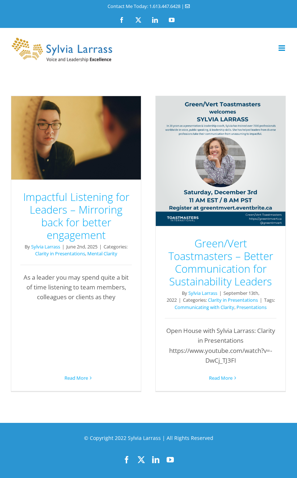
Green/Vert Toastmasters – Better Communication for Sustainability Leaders (220, 161)
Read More (76, 378)
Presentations (252, 307)
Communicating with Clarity (204, 307)
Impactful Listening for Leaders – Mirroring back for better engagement (76, 138)
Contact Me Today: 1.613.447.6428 (144, 6)
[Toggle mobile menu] (282, 48)
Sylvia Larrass (45, 246)
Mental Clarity (102, 253)
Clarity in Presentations (60, 253)
